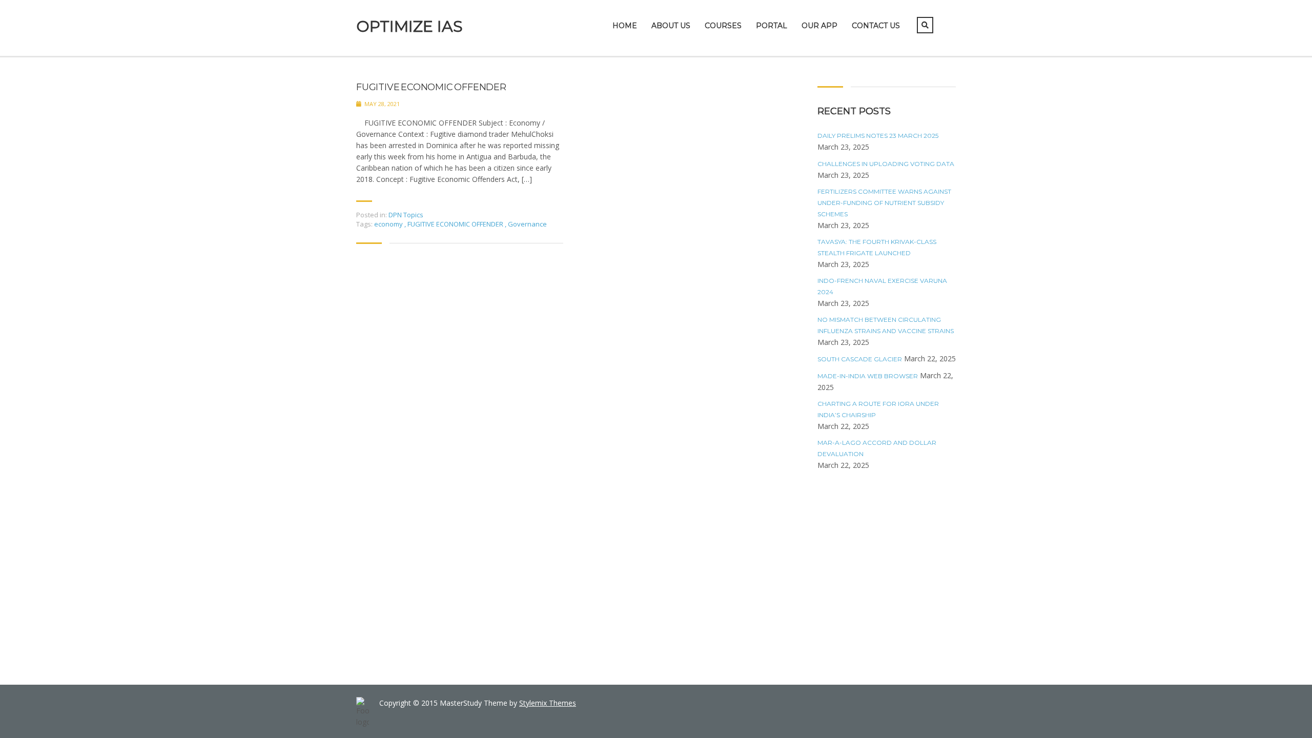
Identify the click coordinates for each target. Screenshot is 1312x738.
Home (624, 25)
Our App (819, 25)
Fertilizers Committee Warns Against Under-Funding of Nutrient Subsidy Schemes (884, 203)
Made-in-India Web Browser (867, 376)
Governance (527, 224)
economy (389, 224)
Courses (723, 25)
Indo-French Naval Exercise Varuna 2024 (882, 286)
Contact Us (876, 25)
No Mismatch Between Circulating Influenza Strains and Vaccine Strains (885, 325)
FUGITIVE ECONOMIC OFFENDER (431, 87)
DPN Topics (405, 214)
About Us (670, 25)
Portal (771, 25)
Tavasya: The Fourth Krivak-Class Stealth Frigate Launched (876, 247)
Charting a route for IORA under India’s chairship (878, 409)
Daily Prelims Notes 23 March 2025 (877, 135)
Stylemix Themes (547, 703)
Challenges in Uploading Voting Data (885, 164)
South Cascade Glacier (859, 359)
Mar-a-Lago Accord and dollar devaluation (876, 448)
